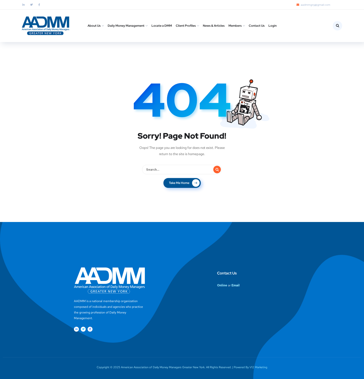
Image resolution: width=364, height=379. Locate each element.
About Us (94, 26)
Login (272, 26)
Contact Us (257, 26)
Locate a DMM (161, 26)
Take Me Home (179, 183)
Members (235, 26)
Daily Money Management (126, 26)
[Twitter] (83, 329)
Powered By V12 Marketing (250, 367)
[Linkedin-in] (76, 329)
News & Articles (214, 26)
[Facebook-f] (90, 329)
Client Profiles (186, 26)
